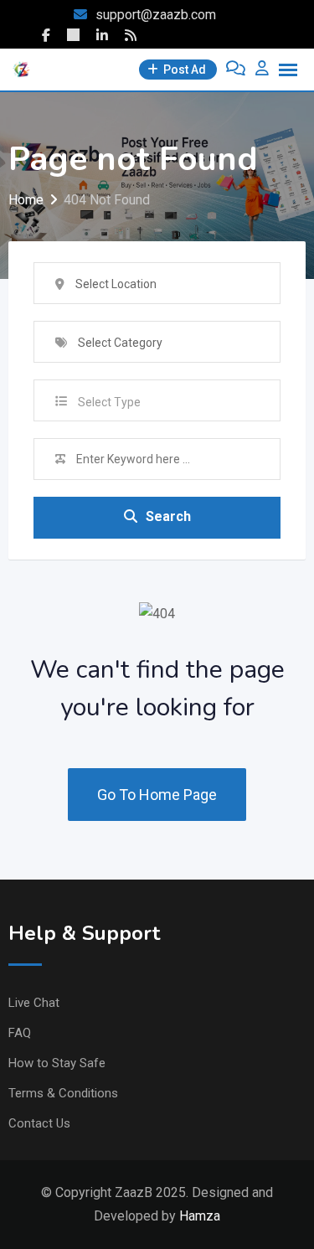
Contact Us (39, 1123)
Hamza (199, 1216)
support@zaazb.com (155, 15)
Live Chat (33, 1002)
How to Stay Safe (57, 1063)
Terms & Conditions (63, 1093)
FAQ (19, 1032)
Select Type (109, 402)
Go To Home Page (157, 794)
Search (168, 516)
